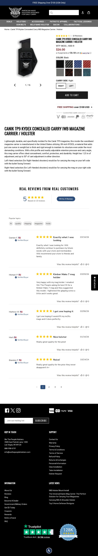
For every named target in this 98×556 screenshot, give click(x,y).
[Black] (60, 64)
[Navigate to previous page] (36, 387)
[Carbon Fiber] (69, 64)
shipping (27, 223)
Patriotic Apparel (59, 22)
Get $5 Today (9, 508)
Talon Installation (56, 470)
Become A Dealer (11, 501)
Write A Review (66, 199)
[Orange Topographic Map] (69, 72)
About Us (8, 490)
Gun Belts (21, 25)
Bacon (56, 25)
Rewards (8, 514)
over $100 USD (73, 107)
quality (18, 223)
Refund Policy (54, 457)
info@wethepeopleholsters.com (17, 452)
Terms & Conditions (57, 450)
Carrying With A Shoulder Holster (62, 500)
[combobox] (64, 12)
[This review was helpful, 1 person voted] (81, 327)
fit (11, 223)
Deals (9, 22)
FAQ (6, 521)
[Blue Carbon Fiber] (78, 64)
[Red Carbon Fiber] (87, 64)
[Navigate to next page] (61, 387)
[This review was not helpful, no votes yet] (86, 264)
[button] (75, 53)
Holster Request (55, 474)
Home (6, 29)
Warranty (52, 443)
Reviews (7, 494)
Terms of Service (56, 453)
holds (48, 223)
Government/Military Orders (15, 504)
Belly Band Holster (39, 25)
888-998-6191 (10, 448)
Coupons (8, 511)
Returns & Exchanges (57, 460)
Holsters (21, 22)
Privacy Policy (54, 446)
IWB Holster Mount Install (59, 490)
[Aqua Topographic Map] (87, 72)
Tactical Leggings (83, 22)
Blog (6, 497)
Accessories (38, 22)
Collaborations (72, 25)
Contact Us (53, 439)
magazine (38, 223)
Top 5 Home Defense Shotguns (61, 503)
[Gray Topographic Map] (78, 72)
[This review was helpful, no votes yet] (81, 264)
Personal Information (57, 463)
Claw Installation (55, 467)
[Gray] (60, 72)
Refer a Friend (10, 518)
